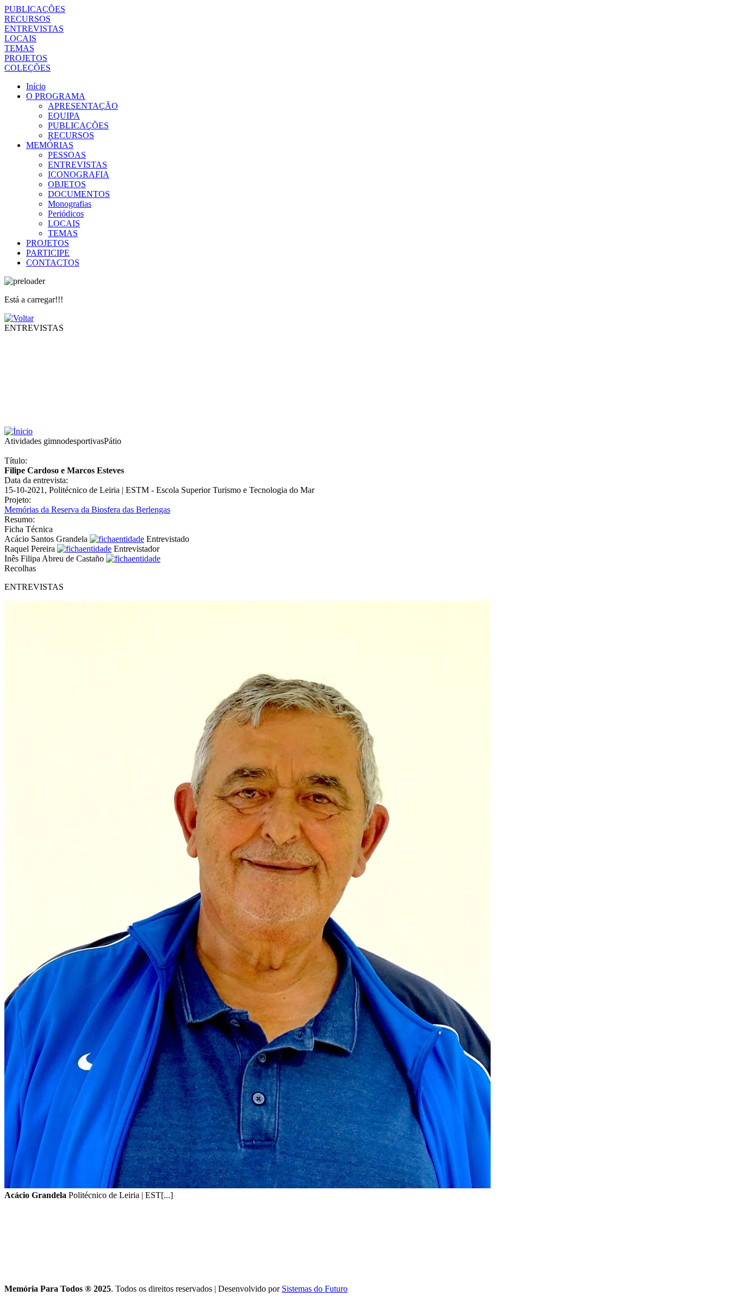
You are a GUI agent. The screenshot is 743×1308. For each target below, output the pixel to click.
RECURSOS (27, 18)
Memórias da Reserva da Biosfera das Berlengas (87, 509)
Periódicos (66, 213)
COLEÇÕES (27, 67)
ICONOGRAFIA (78, 174)
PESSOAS (67, 154)
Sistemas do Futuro (315, 1288)
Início (36, 86)
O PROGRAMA (55, 96)
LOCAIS (20, 38)
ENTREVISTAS (34, 28)
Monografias (69, 203)
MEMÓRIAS (49, 145)
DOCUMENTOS (79, 194)
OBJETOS (67, 184)
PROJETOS (25, 58)
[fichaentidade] (117, 539)
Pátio (112, 441)
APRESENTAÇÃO (83, 105)
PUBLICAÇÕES (34, 9)
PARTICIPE (48, 252)
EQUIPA (64, 115)
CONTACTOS (52, 262)
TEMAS (19, 48)
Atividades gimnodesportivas (54, 441)
